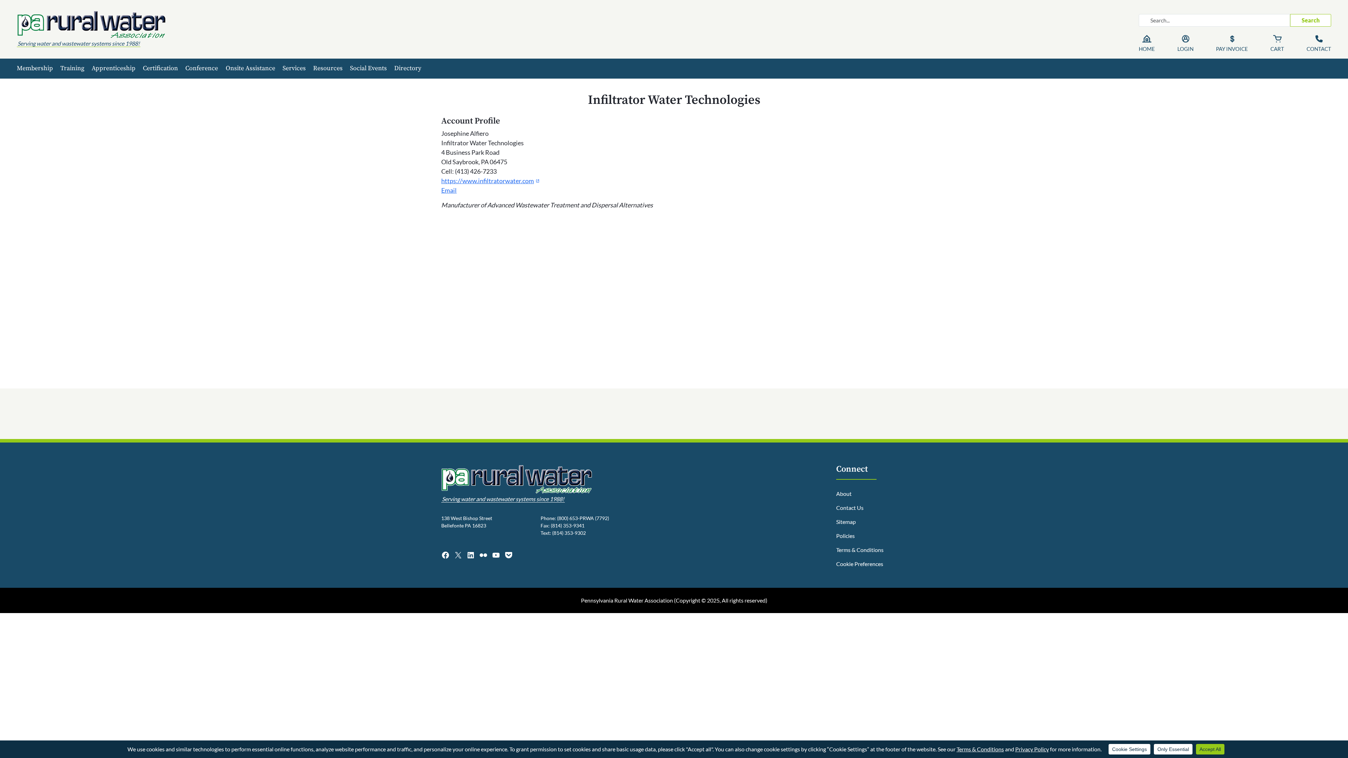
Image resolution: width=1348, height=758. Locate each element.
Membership (35, 68)
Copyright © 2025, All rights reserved (721, 600)
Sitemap (846, 521)
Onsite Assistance (250, 68)
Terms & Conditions (860, 549)
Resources (328, 68)
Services (294, 68)
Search (1311, 20)
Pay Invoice (1232, 49)
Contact (1319, 49)
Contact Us (850, 507)
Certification (160, 68)
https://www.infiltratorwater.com (490, 181)
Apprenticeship (114, 68)
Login (1185, 49)
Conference (201, 68)
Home (1147, 49)
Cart (1277, 49)
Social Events (368, 68)
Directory (407, 68)
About (844, 493)
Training (72, 68)
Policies (845, 535)
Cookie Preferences (859, 563)
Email (449, 190)
